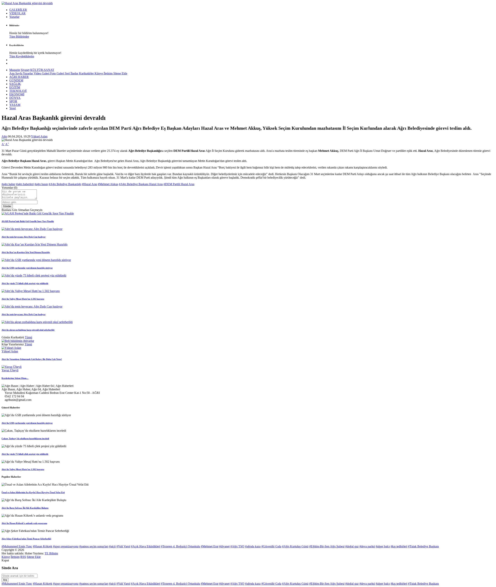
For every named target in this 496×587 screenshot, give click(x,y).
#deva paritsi (367, 546)
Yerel (12, 108)
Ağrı (4, 136)
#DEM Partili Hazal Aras (179, 184)
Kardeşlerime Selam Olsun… (15, 378)
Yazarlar (14, 16)
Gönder (7, 206)
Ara (5, 579)
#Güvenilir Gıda (271, 546)
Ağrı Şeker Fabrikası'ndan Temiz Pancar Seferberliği (26, 539)
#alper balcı (383, 546)
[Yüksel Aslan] (11, 347)
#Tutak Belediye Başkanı (423, 546)
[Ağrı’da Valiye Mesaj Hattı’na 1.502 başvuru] (31, 291)
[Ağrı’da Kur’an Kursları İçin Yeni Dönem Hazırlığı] (34, 244)
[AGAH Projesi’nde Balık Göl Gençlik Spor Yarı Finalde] (38, 213)
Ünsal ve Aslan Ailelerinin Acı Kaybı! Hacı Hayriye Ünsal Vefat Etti (33, 492)
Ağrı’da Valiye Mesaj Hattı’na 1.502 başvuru (23, 299)
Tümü (28, 337)
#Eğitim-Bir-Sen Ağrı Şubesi (326, 546)
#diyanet (224, 546)
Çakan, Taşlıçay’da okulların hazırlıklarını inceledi (25, 438)
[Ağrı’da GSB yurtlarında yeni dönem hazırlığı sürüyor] (36, 260)
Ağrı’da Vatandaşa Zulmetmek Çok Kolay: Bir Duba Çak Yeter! (32, 359)
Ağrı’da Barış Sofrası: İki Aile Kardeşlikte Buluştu (25, 508)
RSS (23, 556)
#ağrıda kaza (253, 546)
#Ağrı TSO (237, 546)
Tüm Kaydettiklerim (21, 56)
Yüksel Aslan (39, 136)
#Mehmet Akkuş (108, 184)
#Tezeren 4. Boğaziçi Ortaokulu (180, 546)
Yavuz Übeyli (10, 370)
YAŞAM (14, 104)
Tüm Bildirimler (19, 36)
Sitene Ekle (120, 73)
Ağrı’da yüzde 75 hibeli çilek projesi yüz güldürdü (25, 283)
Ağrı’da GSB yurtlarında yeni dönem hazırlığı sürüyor (27, 268)
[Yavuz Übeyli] (12, 366)
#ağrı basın (41, 184)
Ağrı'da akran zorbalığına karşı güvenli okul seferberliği (28, 330)
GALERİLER (18, 9)
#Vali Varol (123, 546)
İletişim (108, 73)
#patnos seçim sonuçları (93, 546)
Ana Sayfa (16, 73)
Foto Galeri (57, 73)
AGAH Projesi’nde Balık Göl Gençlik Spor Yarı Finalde (28, 221)
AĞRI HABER (19, 77)
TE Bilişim (51, 553)
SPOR (13, 101)
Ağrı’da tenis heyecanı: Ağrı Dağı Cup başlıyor (24, 237)
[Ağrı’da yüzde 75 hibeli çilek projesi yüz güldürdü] (34, 275)
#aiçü (112, 546)
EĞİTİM (14, 87)
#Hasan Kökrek (42, 546)
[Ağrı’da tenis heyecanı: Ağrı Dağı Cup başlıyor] (32, 229)
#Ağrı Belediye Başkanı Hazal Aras (141, 184)
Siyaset (25, 70)
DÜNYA (15, 97)
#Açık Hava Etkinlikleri (145, 546)
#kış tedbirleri (399, 546)
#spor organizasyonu (65, 546)
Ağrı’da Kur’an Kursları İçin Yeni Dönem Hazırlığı (26, 252)
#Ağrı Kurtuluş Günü (295, 546)
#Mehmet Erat (209, 546)
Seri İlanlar (72, 73)
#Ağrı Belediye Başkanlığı (65, 184)
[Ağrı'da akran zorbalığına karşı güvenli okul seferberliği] (37, 322)
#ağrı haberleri (25, 184)
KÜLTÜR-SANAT (42, 70)
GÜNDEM (16, 80)
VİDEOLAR (17, 13)
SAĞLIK (15, 84)
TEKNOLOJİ (18, 91)
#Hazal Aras (89, 184)
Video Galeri (42, 73)
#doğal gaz (352, 546)
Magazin (14, 70)
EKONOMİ (16, 94)
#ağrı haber (8, 184)
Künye (99, 73)
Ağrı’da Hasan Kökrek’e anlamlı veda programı (24, 523)
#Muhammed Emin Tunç (17, 546)
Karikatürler (87, 73)
